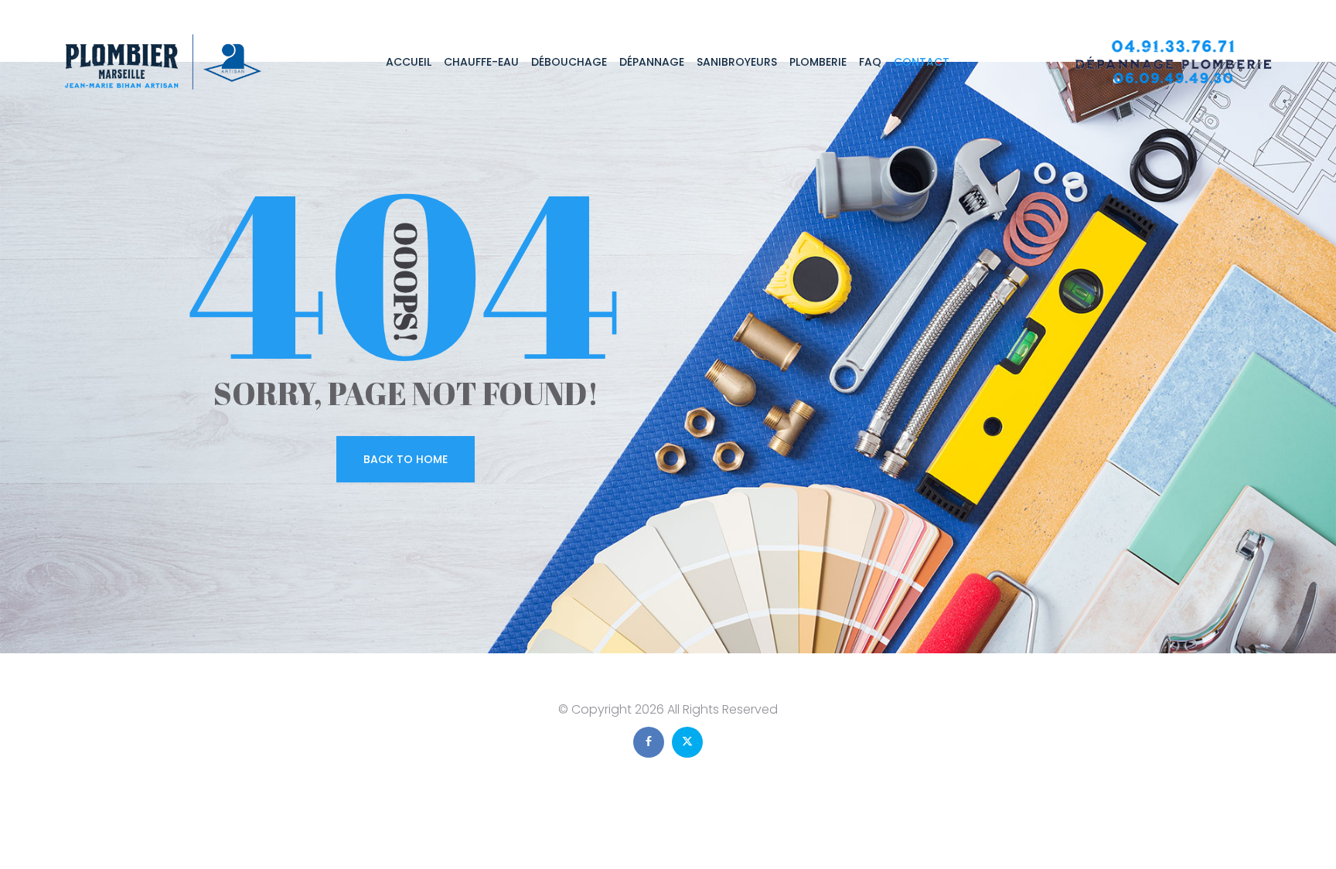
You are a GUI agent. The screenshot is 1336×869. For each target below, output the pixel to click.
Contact (921, 62)
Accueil (408, 62)
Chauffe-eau (481, 62)
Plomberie (818, 62)
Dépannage (651, 62)
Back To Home (405, 459)
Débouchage (569, 62)
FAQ (870, 62)
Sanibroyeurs (737, 62)
